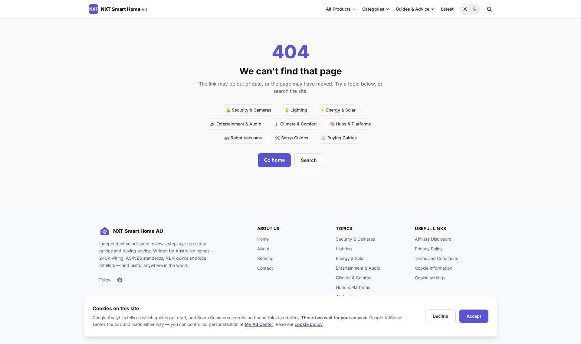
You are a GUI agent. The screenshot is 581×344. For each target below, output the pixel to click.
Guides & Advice (412, 8)
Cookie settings (430, 277)
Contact (265, 268)
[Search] (489, 9)
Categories (373, 8)
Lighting (344, 248)
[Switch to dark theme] (475, 9)
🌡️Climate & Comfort (295, 123)
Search (309, 160)
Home (263, 239)
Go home (274, 160)
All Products (338, 8)
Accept (474, 316)
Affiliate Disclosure (433, 239)
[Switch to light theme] (465, 9)
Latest (447, 8)
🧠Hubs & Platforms (350, 123)
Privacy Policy (429, 248)
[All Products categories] (354, 9)
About (263, 248)
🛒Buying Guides (339, 137)
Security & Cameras (355, 239)
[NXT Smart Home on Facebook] (120, 280)
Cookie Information (433, 268)
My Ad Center (259, 324)
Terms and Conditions (436, 258)
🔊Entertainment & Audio (235, 123)
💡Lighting (295, 109)
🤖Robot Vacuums (243, 137)
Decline (440, 316)
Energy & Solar (350, 258)
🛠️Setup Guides (291, 137)
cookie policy (309, 324)
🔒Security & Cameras (248, 109)
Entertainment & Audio (358, 268)
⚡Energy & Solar (338, 109)
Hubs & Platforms (353, 287)
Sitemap (265, 258)
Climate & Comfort (354, 277)
